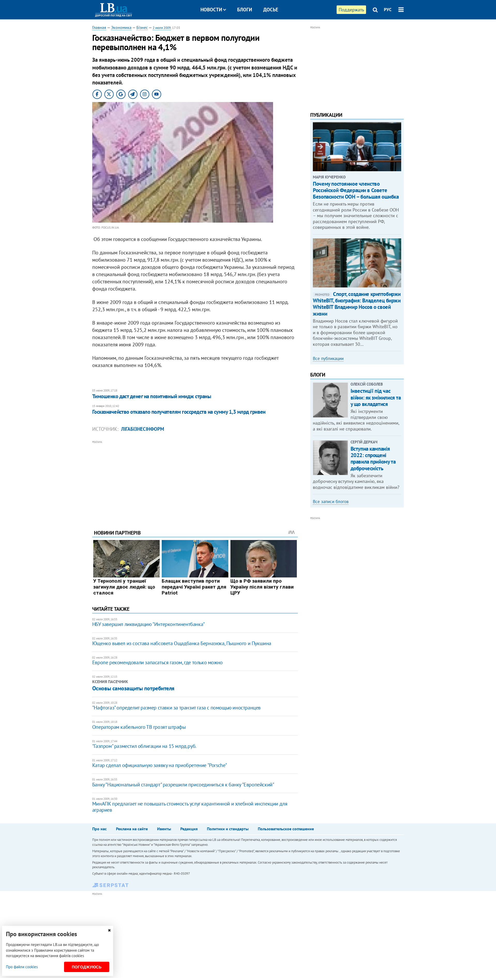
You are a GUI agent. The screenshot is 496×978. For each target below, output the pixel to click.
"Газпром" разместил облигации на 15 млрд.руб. (144, 746)
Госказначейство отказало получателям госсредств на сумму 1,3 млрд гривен (179, 411)
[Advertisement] (195, 481)
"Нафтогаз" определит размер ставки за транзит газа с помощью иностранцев (176, 707)
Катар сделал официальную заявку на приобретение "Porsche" (159, 765)
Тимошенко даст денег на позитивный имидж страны (151, 396)
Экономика (121, 27)
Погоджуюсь (87, 967)
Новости (211, 9)
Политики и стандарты (228, 828)
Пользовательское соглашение (286, 828)
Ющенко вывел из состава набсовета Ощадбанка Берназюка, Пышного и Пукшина (181, 643)
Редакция (189, 828)
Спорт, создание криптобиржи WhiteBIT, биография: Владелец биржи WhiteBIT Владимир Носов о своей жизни (357, 304)
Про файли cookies (22, 966)
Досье (270, 9)
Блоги (244, 9)
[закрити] (109, 930)
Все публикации (328, 358)
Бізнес (142, 27)
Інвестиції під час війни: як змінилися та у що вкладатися (376, 397)
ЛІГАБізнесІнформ (142, 429)
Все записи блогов (330, 501)
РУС (388, 9)
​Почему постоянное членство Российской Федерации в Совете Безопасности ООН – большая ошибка (356, 190)
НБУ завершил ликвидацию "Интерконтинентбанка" (148, 624)
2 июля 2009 (162, 28)
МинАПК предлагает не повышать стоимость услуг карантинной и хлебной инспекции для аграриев (190, 806)
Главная (99, 27)
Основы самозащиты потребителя (133, 688)
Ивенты (164, 828)
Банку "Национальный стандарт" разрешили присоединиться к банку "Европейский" (183, 784)
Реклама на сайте (132, 828)
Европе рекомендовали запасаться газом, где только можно (157, 662)
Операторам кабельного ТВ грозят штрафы (139, 727)
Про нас (99, 828)
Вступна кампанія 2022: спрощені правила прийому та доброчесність (373, 458)
